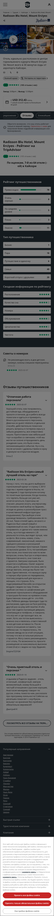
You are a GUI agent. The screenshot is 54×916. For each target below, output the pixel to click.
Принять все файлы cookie (27, 895)
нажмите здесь (29, 872)
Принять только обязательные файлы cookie (27, 903)
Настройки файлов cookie (27, 911)
